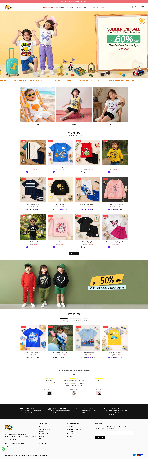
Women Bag (94, 7)
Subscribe (100, 437)
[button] (141, 7)
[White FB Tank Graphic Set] (87, 189)
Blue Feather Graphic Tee (60, 352)
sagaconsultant (43, 455)
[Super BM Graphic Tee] (33, 227)
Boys (40, 438)
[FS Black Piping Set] (87, 227)
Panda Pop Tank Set (88, 167)
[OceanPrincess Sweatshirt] (115, 189)
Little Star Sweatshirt (60, 204)
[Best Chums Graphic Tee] (33, 338)
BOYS (78, 7)
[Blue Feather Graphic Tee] (60, 338)
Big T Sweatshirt (115, 167)
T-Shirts (63, 320)
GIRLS (85, 7)
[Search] (132, 7)
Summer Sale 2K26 (44, 429)
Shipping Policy (71, 431)
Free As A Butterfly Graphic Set (115, 242)
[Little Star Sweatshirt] (60, 189)
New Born (70, 7)
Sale (40, 427)
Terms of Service (72, 434)
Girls (40, 441)
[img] (74, 373)
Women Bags (43, 443)
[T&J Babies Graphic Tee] (60, 152)
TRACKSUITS (75, 320)
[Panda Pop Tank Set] (87, 152)
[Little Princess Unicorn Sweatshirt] (60, 227)
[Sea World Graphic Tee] (87, 338)
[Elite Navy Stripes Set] (33, 152)
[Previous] (19, 342)
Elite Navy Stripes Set (33, 167)
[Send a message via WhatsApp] (3, 449)
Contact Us (70, 427)
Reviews (69, 436)
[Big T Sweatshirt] (115, 152)
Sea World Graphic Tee (87, 352)
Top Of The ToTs (44, 434)
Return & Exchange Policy (74, 429)
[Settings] (135, 7)
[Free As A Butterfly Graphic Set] (115, 227)
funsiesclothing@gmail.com (17, 443)
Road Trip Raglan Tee (115, 352)
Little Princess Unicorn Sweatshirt (60, 242)
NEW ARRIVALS (60, 7)
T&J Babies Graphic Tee (60, 167)
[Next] (129, 342)
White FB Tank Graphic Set (87, 204)
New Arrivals (43, 431)
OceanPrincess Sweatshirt (115, 204)
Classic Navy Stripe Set (33, 204)
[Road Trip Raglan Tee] (115, 338)
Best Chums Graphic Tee (33, 352)
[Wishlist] (138, 7)
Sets (85, 320)
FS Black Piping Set (87, 242)
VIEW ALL (74, 253)
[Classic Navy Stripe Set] (33, 189)
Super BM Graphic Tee (32, 242)
